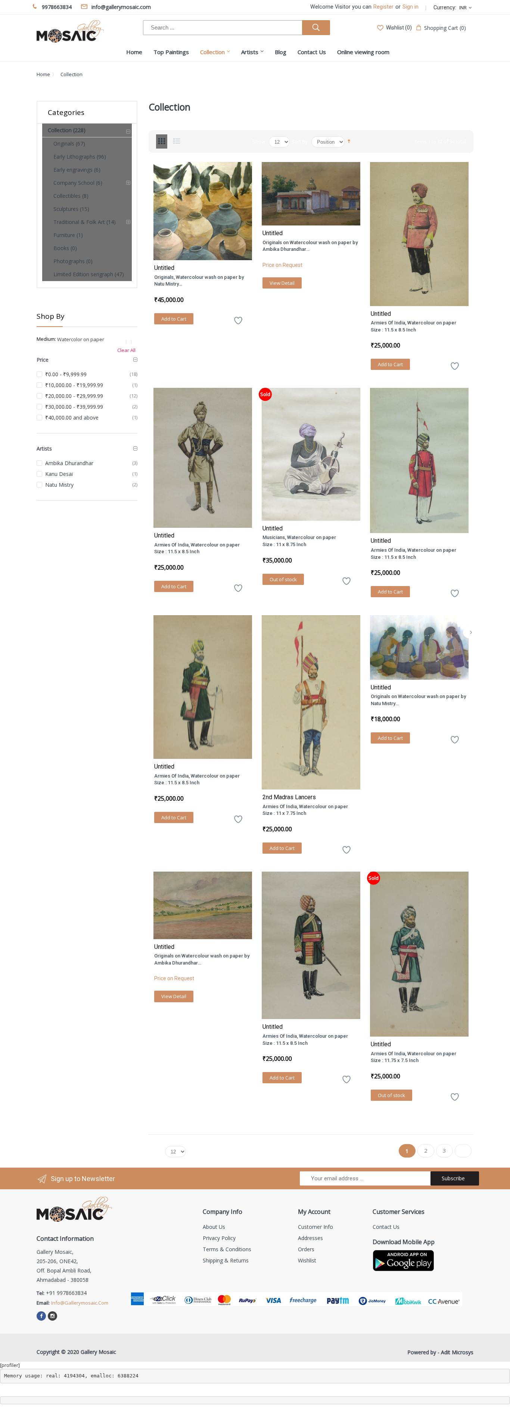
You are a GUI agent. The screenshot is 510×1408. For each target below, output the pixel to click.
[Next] (471, 632)
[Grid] (161, 141)
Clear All (126, 350)
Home (43, 74)
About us (214, 1226)
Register (383, 7)
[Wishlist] (238, 323)
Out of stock (283, 579)
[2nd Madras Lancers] (311, 702)
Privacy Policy (219, 1238)
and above (72, 417)
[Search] (316, 27)
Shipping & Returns (226, 1260)
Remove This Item (130, 342)
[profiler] (10, 1365)
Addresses (310, 1238)
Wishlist (307, 1260)
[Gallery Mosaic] (70, 31)
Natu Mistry (59, 484)
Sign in (410, 7)
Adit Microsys (457, 1352)
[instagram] (52, 1316)
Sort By (300, 141)
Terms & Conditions (227, 1249)
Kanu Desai (59, 473)
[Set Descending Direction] (349, 140)
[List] (176, 141)
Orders (306, 1249)
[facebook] (41, 1316)
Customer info (315, 1226)
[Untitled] (202, 211)
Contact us (386, 1226)
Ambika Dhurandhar (69, 463)
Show (258, 141)
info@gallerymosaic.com (79, 1302)
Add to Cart (173, 318)
